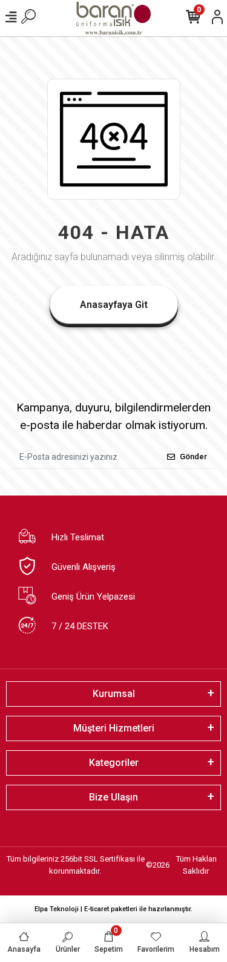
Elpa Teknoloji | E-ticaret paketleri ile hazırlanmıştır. (113, 909)
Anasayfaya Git (114, 304)
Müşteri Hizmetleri (113, 728)
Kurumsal (114, 693)
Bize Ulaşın (113, 797)
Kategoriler (114, 762)
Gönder (193, 456)
